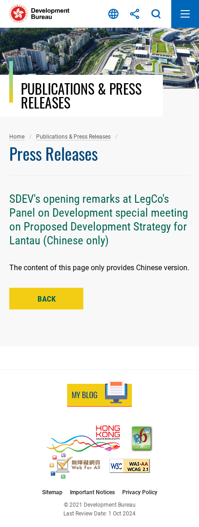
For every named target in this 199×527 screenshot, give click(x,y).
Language (113, 14)
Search (156, 14)
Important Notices (92, 492)
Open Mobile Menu (185, 14)
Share (134, 14)
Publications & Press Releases (73, 136)
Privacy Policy (139, 492)
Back (46, 298)
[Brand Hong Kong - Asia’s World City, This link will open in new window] (83, 439)
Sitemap (52, 492)
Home (17, 136)
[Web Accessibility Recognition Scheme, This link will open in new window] (75, 466)
